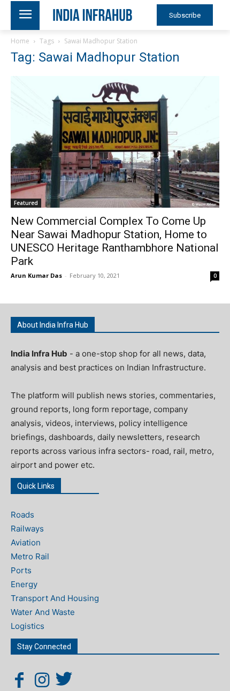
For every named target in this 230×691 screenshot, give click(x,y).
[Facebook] (19, 679)
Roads (22, 515)
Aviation (26, 542)
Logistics (27, 626)
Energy (24, 584)
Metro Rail (30, 556)
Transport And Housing (55, 598)
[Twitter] (64, 679)
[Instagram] (41, 679)
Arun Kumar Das (36, 275)
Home (20, 40)
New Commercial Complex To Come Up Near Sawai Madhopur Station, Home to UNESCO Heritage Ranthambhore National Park (115, 241)
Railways (27, 528)
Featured (26, 203)
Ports (21, 570)
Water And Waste (43, 612)
